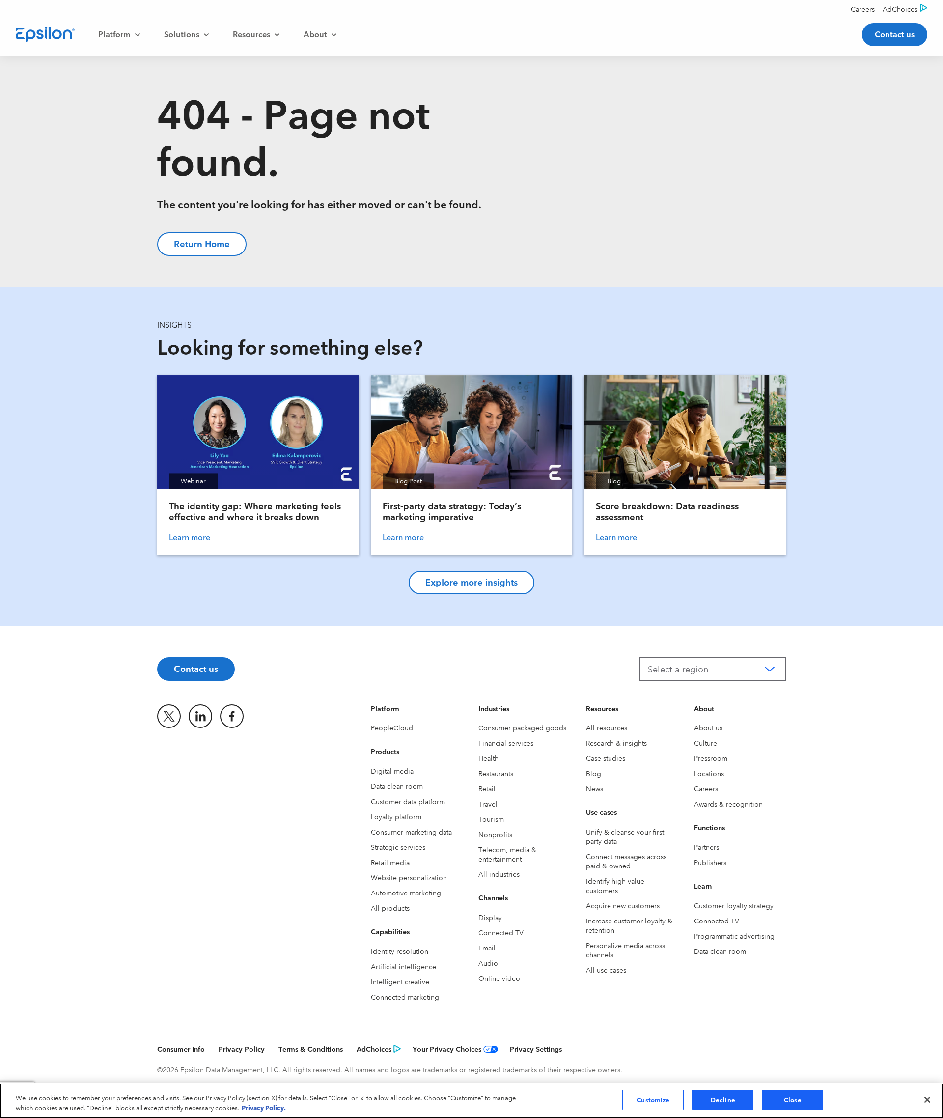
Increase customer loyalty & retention (629, 925)
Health (488, 758)
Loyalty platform (396, 816)
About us (708, 727)
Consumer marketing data (411, 832)
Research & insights (616, 743)
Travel (488, 804)
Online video (499, 978)
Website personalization (409, 877)
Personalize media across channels (625, 949)
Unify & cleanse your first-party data (626, 836)
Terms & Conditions (310, 1049)
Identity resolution (399, 951)
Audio (488, 963)
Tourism (491, 819)
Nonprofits (495, 834)
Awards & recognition (728, 804)
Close (793, 1099)
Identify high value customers (615, 885)
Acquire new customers (623, 905)
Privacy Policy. (264, 1107)
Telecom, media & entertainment (507, 854)
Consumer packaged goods (522, 727)
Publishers (710, 862)
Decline (723, 1099)
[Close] (927, 1100)
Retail (487, 788)
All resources (606, 727)
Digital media (392, 771)
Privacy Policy (242, 1049)
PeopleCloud (392, 727)
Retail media (390, 862)
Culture (705, 743)
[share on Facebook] (232, 716)
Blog (593, 773)
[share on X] (169, 716)
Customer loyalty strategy (734, 905)
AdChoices (374, 1049)
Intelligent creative (400, 981)
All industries (499, 874)
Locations (709, 773)
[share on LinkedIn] (200, 716)
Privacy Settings (536, 1049)
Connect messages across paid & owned (626, 860)
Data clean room (397, 786)
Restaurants (495, 773)
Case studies (605, 758)
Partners (706, 847)
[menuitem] (119, 34)
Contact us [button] (895, 33)
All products (390, 908)
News (594, 788)
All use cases (606, 970)
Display (490, 917)
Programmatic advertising (734, 936)
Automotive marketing (406, 892)
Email (487, 947)
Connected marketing (405, 997)
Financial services (505, 743)
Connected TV (501, 932)
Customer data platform (408, 801)
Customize (653, 1099)
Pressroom (710, 758)
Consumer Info (181, 1049)
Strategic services (398, 847)
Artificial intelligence (403, 966)
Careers (706, 788)
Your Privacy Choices (447, 1049)
